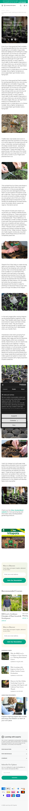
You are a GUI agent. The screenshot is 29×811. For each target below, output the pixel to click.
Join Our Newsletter (14, 588)
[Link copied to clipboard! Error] (5, 39)
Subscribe (14, 786)
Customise (13, 420)
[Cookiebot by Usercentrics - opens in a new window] (19, 385)
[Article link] (14, 666)
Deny (14, 425)
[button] (2, 5)
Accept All (14, 416)
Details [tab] (14, 389)
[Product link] (12, 615)
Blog (7, 10)
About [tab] (23, 389)
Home (3, 10)
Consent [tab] (5, 389)
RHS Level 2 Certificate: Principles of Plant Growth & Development (11, 624)
